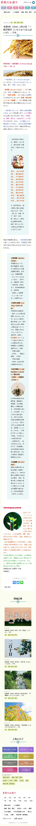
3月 (15, 7)
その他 (21, 780)
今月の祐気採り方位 (19, 811)
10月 (20, 801)
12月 (31, 801)
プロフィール (27, 2)
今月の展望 (7, 811)
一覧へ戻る (7, 587)
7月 (5, 801)
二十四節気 (16, 12)
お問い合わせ (18, 818)
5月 (27, 7)
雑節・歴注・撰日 (26, 12)
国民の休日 (7, 12)
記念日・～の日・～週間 (10, 780)
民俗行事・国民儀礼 (9, 783)
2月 (9, 7)
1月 (4, 7)
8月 (10, 801)
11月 (25, 801)
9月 (15, 801)
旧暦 (27, 780)
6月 (33, 7)
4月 (21, 7)
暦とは (30, 811)
